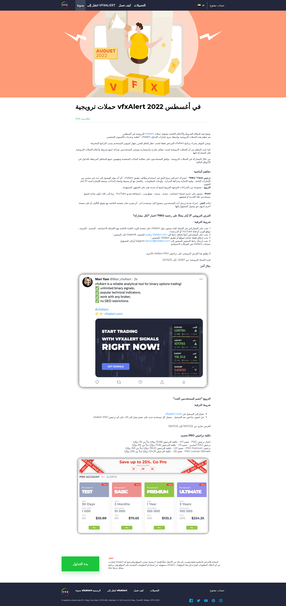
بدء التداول (80, 564)
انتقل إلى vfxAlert (101, 5)
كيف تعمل (125, 5)
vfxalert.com (173, 413)
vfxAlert (149, 133)
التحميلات (140, 5)
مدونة (80, 5)
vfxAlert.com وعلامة (156, 234)
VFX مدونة (80, 118)
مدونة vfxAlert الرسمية (88, 590)
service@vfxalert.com (157, 240)
